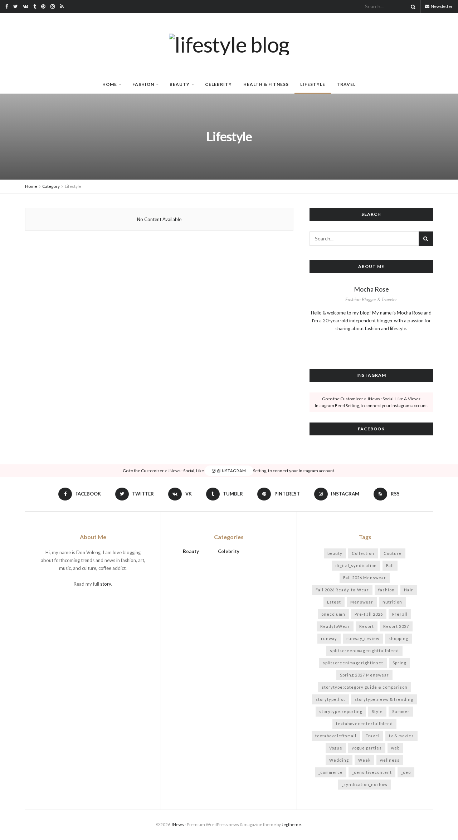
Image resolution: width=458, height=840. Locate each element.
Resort (366, 626)
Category (51, 186)
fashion (386, 589)
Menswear (361, 602)
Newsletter (441, 6)
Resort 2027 (396, 626)
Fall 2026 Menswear (364, 577)
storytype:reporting (340, 711)
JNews (177, 824)
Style (377, 711)
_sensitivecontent (372, 772)
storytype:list (330, 699)
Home (109, 84)
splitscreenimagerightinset (353, 662)
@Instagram (231, 470)
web (395, 748)
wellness (390, 760)
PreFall (400, 614)
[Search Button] (411, 6)
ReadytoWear (335, 626)
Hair (408, 589)
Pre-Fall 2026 (369, 614)
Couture (393, 553)
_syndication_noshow (365, 784)
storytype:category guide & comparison (365, 687)
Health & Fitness (266, 84)
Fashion (143, 84)
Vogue (335, 748)
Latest (334, 602)
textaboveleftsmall (335, 735)
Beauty (180, 84)
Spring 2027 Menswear (364, 675)
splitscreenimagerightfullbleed (364, 650)
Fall (390, 565)
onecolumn (333, 614)
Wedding (339, 760)
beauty (334, 553)
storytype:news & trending (384, 699)
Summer (401, 711)
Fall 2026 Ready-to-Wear (342, 589)
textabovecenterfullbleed (364, 723)
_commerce (330, 772)
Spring (399, 662)
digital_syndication (356, 565)
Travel (346, 84)
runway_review (362, 638)
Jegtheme (291, 824)
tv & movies (401, 735)
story (105, 584)
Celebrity (218, 84)
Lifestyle (312, 84)
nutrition (392, 602)
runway (329, 638)
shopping (398, 638)
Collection (363, 553)
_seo (406, 772)
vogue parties (367, 748)
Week (364, 760)
